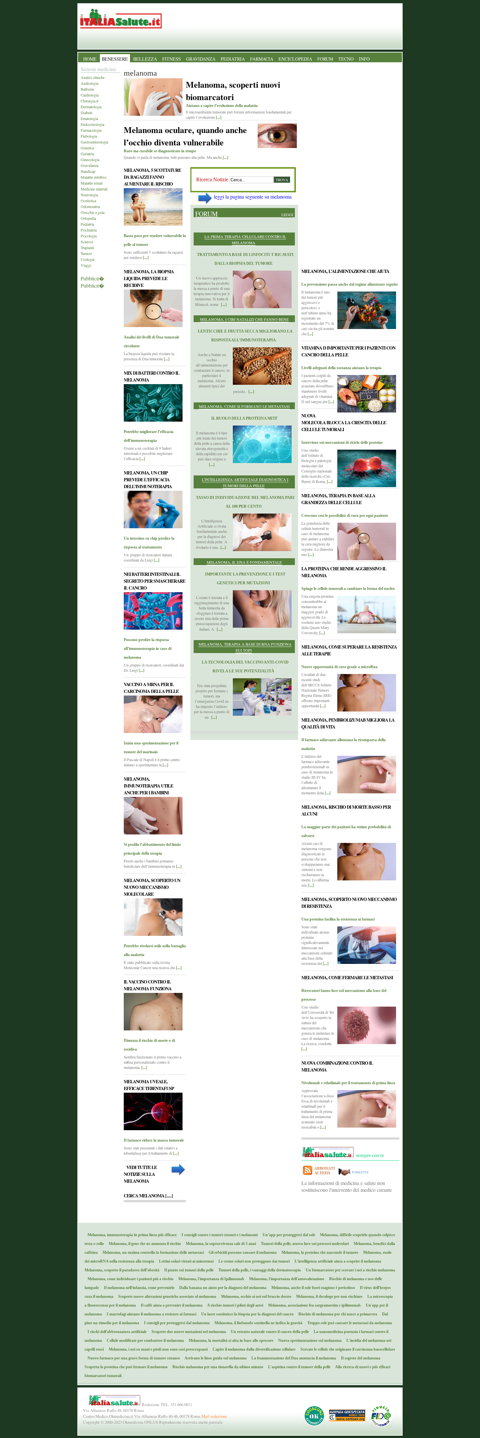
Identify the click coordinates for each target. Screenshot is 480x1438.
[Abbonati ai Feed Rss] (319, 1176)
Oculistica (88, 200)
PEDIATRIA (233, 59)
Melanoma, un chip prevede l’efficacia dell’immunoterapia (148, 479)
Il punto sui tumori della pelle (187, 1270)
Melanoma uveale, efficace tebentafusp (149, 1085)
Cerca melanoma (148, 1195)
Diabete (86, 112)
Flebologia (89, 136)
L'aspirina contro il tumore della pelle (297, 1367)
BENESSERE (115, 59)
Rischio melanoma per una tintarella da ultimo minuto (216, 1367)
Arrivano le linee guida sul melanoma (214, 1358)
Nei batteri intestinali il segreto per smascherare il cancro (154, 581)
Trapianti (87, 247)
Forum (206, 213)
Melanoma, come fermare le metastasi (347, 977)
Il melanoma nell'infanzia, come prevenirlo (137, 1287)
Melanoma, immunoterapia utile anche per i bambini (148, 785)
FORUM (325, 59)
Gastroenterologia (94, 141)
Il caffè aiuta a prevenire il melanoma (170, 1305)
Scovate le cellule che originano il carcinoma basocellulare (346, 1349)
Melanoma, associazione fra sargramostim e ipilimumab (313, 1305)
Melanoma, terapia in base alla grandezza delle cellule (338, 499)
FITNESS (171, 59)
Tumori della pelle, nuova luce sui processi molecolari (303, 1243)
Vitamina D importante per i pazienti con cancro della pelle (348, 351)
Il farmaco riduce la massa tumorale (154, 1140)
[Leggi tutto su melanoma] (153, 223)
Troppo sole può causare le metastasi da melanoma (348, 1323)
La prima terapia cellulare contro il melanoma (245, 239)
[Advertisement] (244, 784)
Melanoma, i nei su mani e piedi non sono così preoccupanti (157, 1349)
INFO (364, 59)
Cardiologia (90, 94)
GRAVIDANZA (201, 59)
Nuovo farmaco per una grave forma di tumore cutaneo (132, 1358)
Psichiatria (89, 229)
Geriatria (87, 153)
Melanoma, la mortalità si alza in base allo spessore (229, 1340)
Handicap (88, 171)
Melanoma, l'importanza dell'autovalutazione (285, 1279)
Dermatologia (91, 106)
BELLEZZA (145, 59)
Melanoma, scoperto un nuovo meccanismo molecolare (152, 887)
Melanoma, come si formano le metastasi (244, 406)
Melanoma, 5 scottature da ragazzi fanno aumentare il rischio (152, 177)
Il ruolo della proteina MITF (244, 418)
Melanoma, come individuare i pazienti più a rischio (129, 1279)
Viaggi (86, 265)
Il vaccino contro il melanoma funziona (147, 985)
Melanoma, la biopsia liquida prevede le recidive (149, 278)
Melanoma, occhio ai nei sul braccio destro (254, 1296)
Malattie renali (92, 183)
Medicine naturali (94, 188)
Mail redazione (214, 1416)
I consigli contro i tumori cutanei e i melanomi (218, 1235)
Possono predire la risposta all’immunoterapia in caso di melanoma (147, 648)
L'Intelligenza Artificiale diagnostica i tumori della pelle (245, 482)
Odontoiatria (90, 206)
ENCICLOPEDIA (295, 59)
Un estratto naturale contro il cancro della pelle (268, 1331)
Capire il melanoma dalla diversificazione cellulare (253, 1349)
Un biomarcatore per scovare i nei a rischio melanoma (349, 1270)
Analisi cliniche (92, 77)
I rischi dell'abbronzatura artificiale (116, 1331)
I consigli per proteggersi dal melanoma (175, 1323)
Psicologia (89, 235)
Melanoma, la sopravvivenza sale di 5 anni (219, 1243)
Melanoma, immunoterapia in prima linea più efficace (131, 1235)
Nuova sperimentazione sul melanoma (308, 1340)
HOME (90, 59)
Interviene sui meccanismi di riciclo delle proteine (342, 442)
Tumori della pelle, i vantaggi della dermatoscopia (258, 1270)
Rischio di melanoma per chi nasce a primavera (336, 1314)
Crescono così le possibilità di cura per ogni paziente (344, 515)
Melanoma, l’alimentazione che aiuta (345, 271)
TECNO (346, 59)
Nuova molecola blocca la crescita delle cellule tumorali (343, 422)
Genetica (87, 147)
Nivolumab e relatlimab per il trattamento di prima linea (348, 1083)
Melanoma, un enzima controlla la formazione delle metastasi (152, 1252)
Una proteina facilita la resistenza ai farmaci (338, 919)
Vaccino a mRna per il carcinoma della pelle (151, 688)
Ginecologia (90, 159)
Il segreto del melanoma (359, 1358)
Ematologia (89, 118)
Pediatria (87, 224)
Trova (282, 179)
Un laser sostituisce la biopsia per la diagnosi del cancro (246, 1314)
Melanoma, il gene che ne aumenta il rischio (143, 1243)
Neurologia (89, 194)
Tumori (86, 253)
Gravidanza (89, 165)
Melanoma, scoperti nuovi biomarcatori (233, 90)
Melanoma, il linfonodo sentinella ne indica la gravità (257, 1323)
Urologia (87, 259)
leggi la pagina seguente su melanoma (253, 196)
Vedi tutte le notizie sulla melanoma (140, 1174)
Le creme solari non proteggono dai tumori (253, 1261)
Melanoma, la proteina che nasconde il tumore (318, 1252)
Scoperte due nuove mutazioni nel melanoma (187, 1331)
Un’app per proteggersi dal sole (287, 1235)
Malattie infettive (93, 177)
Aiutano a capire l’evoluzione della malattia (222, 105)
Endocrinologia (92, 124)
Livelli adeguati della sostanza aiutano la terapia (341, 368)
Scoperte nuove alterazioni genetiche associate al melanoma (165, 1296)
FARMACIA (261, 59)
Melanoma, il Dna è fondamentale (244, 562)
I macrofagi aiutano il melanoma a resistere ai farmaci (150, 1314)
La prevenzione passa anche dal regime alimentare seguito (349, 284)
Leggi (287, 214)
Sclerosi (87, 241)
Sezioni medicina (98, 69)
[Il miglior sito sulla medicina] (356, 1176)
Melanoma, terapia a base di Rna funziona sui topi (245, 647)
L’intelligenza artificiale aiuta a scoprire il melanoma (336, 1261)
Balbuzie (87, 89)
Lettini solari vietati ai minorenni (185, 1261)
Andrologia (89, 83)
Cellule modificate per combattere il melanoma (144, 1340)
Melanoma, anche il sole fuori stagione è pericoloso (311, 1287)
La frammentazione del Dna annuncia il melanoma (292, 1358)
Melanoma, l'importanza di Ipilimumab (209, 1279)
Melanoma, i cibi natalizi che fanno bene (244, 319)
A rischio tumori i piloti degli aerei (233, 1305)
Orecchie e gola (92, 212)
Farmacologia (91, 130)
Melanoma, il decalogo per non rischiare (327, 1296)
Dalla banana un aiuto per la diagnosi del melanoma (221, 1287)
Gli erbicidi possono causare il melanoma (241, 1252)
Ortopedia (88, 218)
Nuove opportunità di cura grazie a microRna (339, 667)
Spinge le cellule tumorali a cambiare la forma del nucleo (348, 588)
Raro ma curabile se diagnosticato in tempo (160, 151)
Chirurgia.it (89, 100)
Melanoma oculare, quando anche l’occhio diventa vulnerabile (185, 136)
